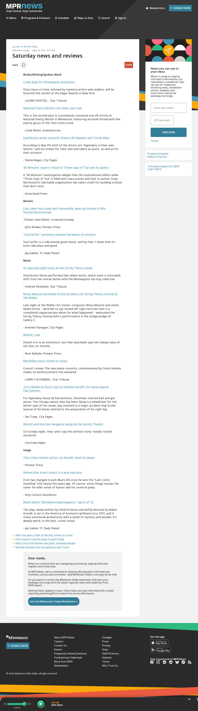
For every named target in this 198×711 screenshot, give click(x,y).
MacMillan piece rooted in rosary (45, 361)
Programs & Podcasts (37, 18)
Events (58, 649)
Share (128, 64)
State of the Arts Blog (26, 46)
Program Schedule (157, 153)
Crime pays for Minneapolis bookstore (49, 82)
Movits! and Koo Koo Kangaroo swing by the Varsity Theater (63, 424)
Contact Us (60, 645)
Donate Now (180, 8)
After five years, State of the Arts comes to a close (44, 535)
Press (105, 641)
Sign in (122, 18)
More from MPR (63, 661)
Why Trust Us (110, 665)
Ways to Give (85, 18)
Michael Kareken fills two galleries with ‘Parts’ (42, 547)
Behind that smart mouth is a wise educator (52, 472)
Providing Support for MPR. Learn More (164, 168)
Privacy (106, 645)
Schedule (63, 18)
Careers (58, 641)
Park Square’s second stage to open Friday (39, 539)
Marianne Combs (21, 50)
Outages (107, 637)
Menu (12, 18)
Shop (105, 649)
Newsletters (61, 665)
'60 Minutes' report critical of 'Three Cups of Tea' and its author (66, 167)
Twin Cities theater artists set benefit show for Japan (59, 457)
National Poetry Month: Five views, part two (52, 108)
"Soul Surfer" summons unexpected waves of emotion (59, 234)
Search (106, 18)
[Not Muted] (4, 704)
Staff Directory (110, 653)
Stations (107, 657)
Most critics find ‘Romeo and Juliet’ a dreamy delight (45, 543)
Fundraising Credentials (68, 657)
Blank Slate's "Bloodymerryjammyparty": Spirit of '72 (58, 502)
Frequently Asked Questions (70, 653)
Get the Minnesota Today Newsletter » (53, 601)
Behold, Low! (31, 335)
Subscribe (168, 132)
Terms (154, 141)
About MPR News (64, 637)
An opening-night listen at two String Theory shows (58, 268)
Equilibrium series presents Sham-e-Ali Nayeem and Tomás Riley (66, 138)
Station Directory (157, 156)
